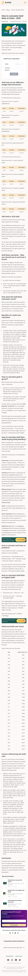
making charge (6, 502)
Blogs (8, 10)
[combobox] (19, 64)
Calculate (14, 74)
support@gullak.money (21, 971)
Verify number (14, 925)
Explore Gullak (21, 620)
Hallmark (21, 526)
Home (3, 10)
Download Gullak (20, 539)
